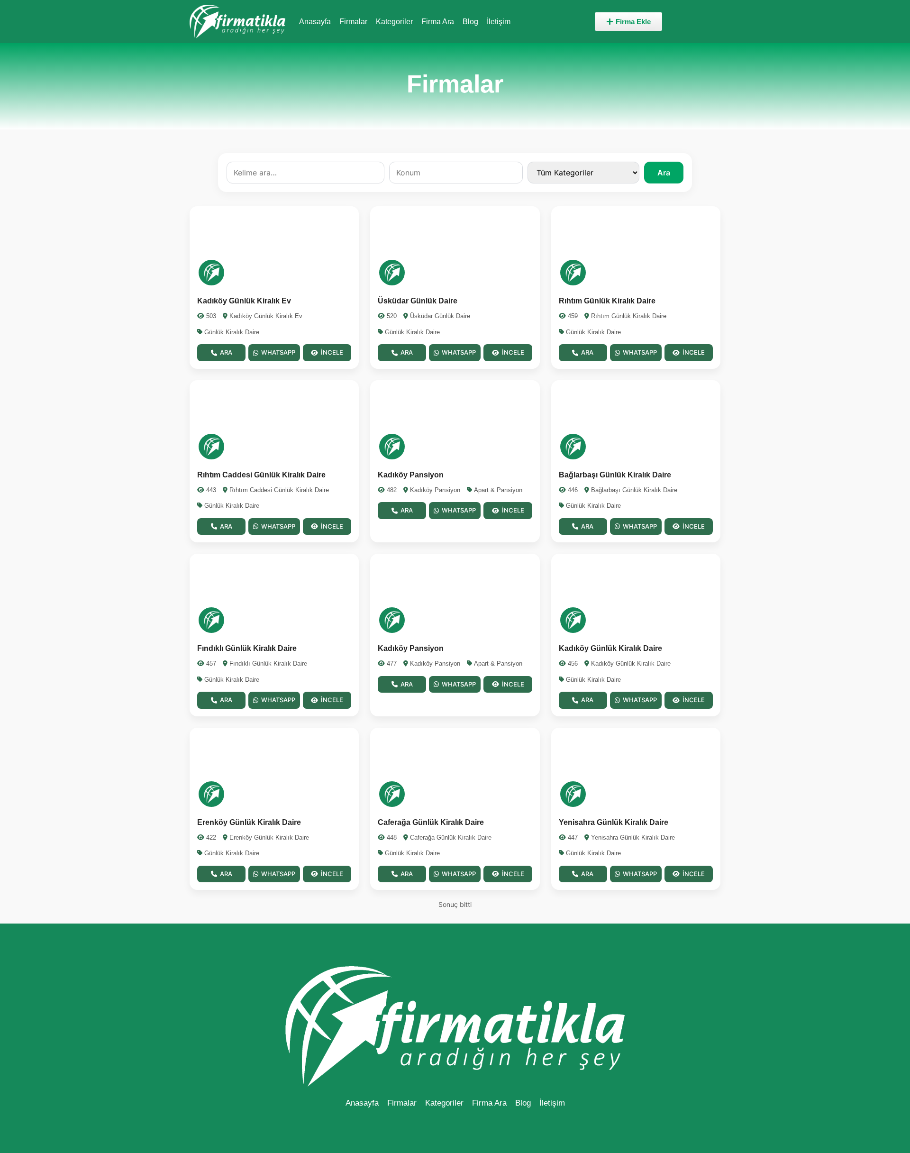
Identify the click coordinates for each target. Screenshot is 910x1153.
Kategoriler (394, 22)
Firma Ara (437, 22)
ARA (226, 352)
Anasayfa (315, 22)
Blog (470, 22)
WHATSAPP (278, 352)
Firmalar (353, 22)
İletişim (498, 22)
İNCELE (332, 352)
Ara (663, 172)
